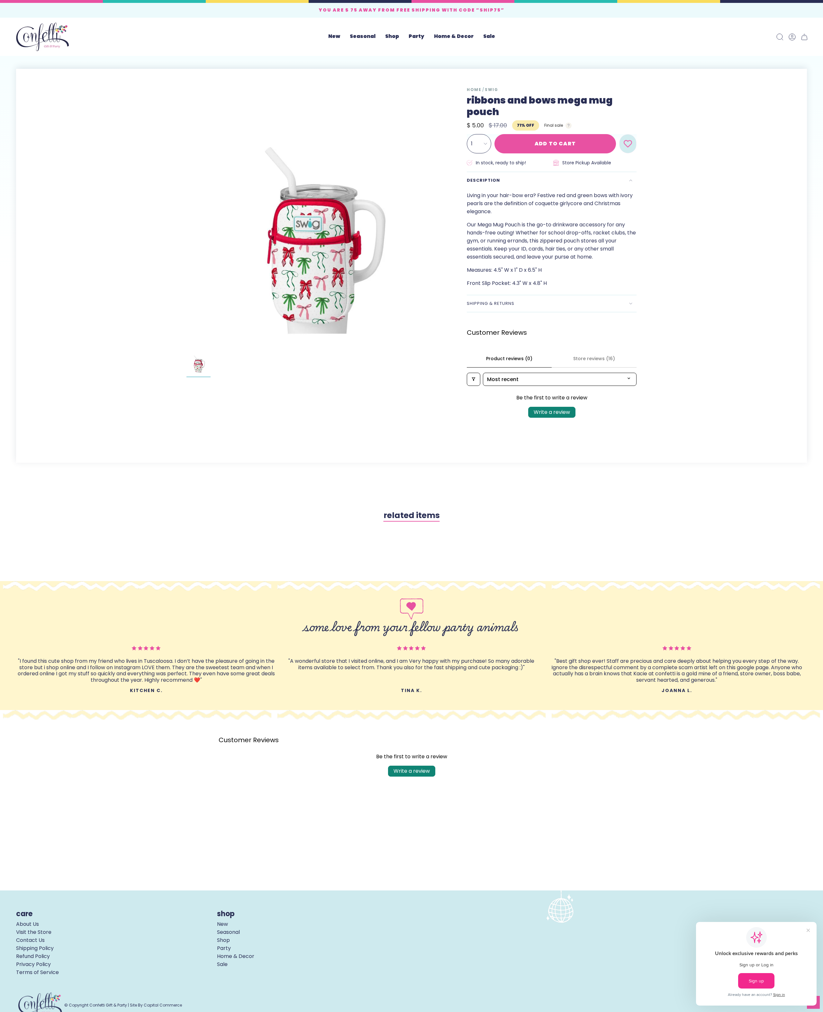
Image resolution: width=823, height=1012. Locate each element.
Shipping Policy (35, 948)
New (222, 924)
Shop (223, 940)
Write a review (552, 412)
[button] (362, 37)
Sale (222, 964)
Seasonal (228, 932)
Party (224, 948)
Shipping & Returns (490, 303)
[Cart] (804, 37)
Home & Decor (235, 956)
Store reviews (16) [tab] (594, 358)
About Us (27, 924)
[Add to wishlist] (628, 143)
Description (483, 180)
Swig (491, 89)
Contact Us (30, 940)
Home (474, 89)
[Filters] (473, 379)
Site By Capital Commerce (156, 1005)
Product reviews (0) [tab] (509, 358)
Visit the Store (33, 932)
